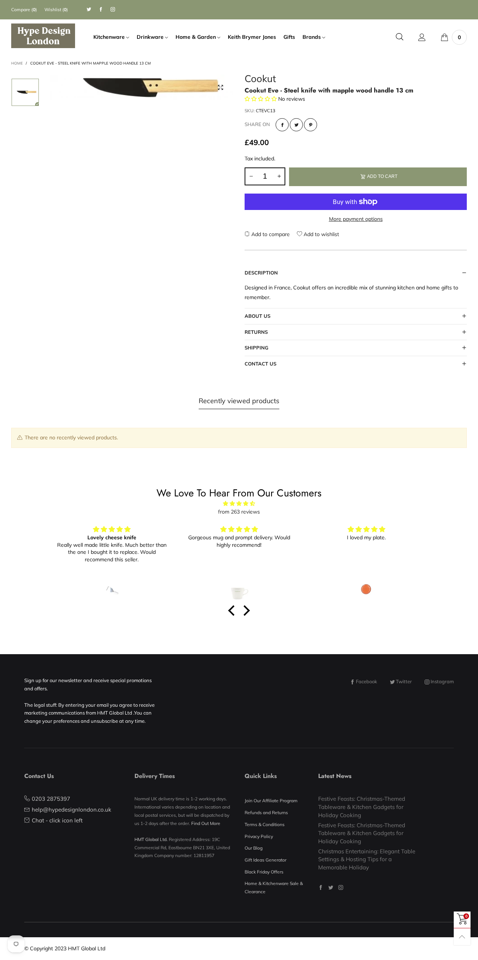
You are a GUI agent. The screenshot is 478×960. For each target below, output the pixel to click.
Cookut (260, 80)
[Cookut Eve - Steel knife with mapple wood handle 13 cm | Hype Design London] (141, 87)
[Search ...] (399, 37)
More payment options (356, 219)
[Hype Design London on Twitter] (330, 887)
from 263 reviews (239, 511)
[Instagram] (113, 9)
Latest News (334, 776)
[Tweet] (296, 124)
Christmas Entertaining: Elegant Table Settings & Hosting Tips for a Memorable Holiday (366, 859)
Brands (312, 37)
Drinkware (151, 37)
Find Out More (205, 823)
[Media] (220, 87)
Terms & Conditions (265, 824)
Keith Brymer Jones (252, 37)
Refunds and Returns (266, 812)
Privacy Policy (259, 836)
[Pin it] (310, 124)
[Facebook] (101, 9)
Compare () (24, 9)
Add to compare (270, 234)
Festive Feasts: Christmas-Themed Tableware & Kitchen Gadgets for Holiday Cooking (361, 806)
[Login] (422, 37)
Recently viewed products (239, 400)
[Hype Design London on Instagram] (340, 887)
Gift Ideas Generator (265, 860)
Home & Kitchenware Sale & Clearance (274, 887)
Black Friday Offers (264, 872)
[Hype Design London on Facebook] (320, 887)
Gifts (289, 37)
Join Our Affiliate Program (271, 800)
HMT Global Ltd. (151, 839)
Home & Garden (196, 37)
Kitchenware (109, 37)
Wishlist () (56, 9)
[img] (239, 503)
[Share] (282, 124)
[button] (251, 176)
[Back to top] (462, 936)
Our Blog (254, 848)
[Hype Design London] (43, 35)
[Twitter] (89, 9)
